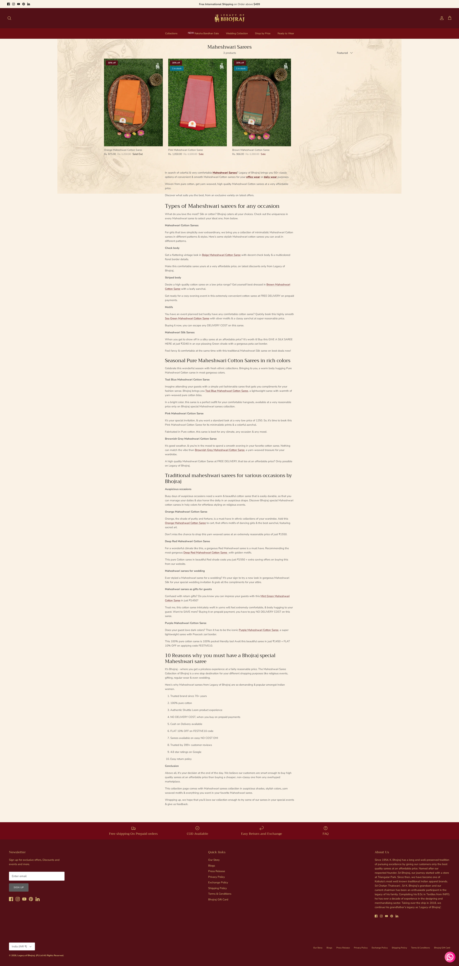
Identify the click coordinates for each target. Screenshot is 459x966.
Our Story (214, 860)
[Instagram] (13, 4)
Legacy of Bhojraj (26, 955)
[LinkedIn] (28, 4)
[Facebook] (8, 4)
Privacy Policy (216, 877)
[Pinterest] (23, 4)
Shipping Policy (217, 888)
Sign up (19, 887)
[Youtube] (18, 4)
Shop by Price (262, 33)
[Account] (441, 18)
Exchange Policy (218, 882)
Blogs (211, 865)
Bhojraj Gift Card (218, 899)
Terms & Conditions (219, 894)
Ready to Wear (286, 33)
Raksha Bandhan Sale (207, 33)
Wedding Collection (237, 33)
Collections (171, 33)
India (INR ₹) (19, 946)
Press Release (216, 871)
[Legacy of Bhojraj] (229, 18)
